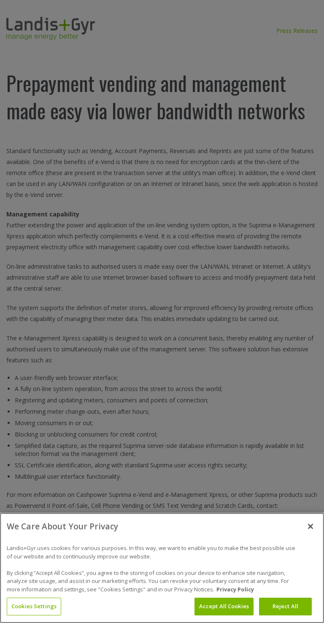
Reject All (285, 606)
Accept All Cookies (224, 606)
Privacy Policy (235, 589)
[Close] (310, 526)
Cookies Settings (34, 606)
